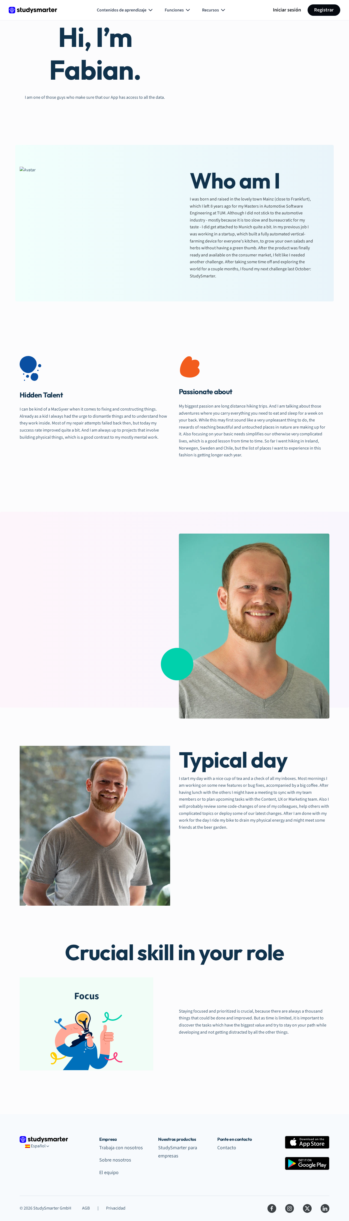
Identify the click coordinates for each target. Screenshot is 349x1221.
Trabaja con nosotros (121, 1147)
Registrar (324, 10)
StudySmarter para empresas (177, 1152)
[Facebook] (271, 1208)
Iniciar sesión (287, 10)
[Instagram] (289, 1208)
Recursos (210, 10)
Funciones (174, 10)
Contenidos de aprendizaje (121, 10)
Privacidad (115, 1208)
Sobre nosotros (115, 1160)
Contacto (226, 1147)
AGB (86, 1208)
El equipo (109, 1172)
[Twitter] (307, 1208)
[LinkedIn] (325, 1208)
